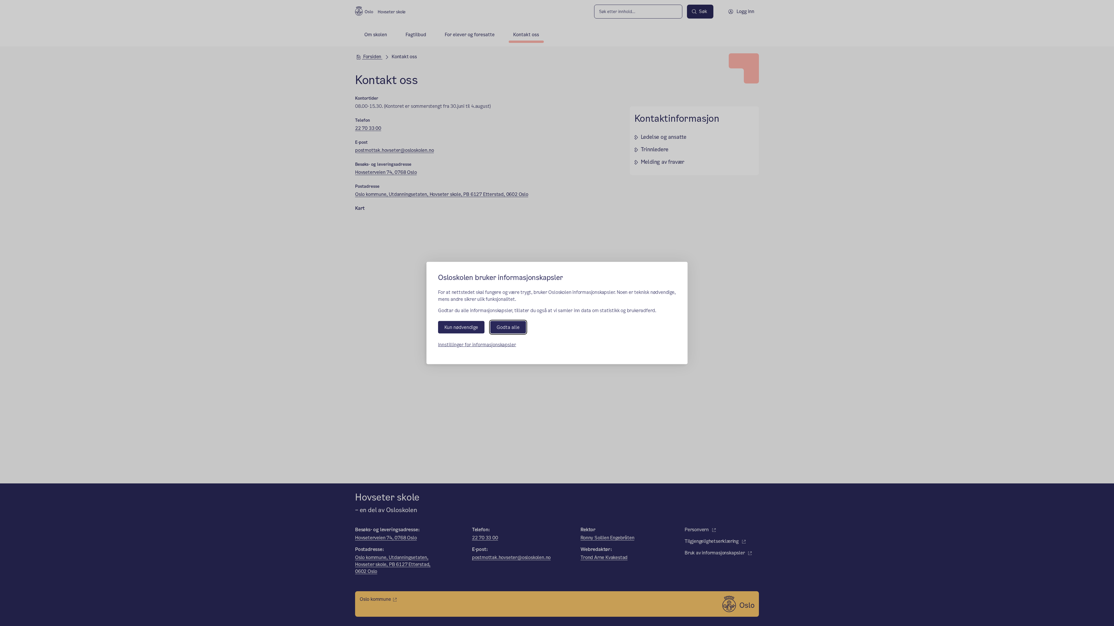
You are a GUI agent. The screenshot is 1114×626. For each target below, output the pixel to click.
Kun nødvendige (461, 327)
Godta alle (508, 327)
